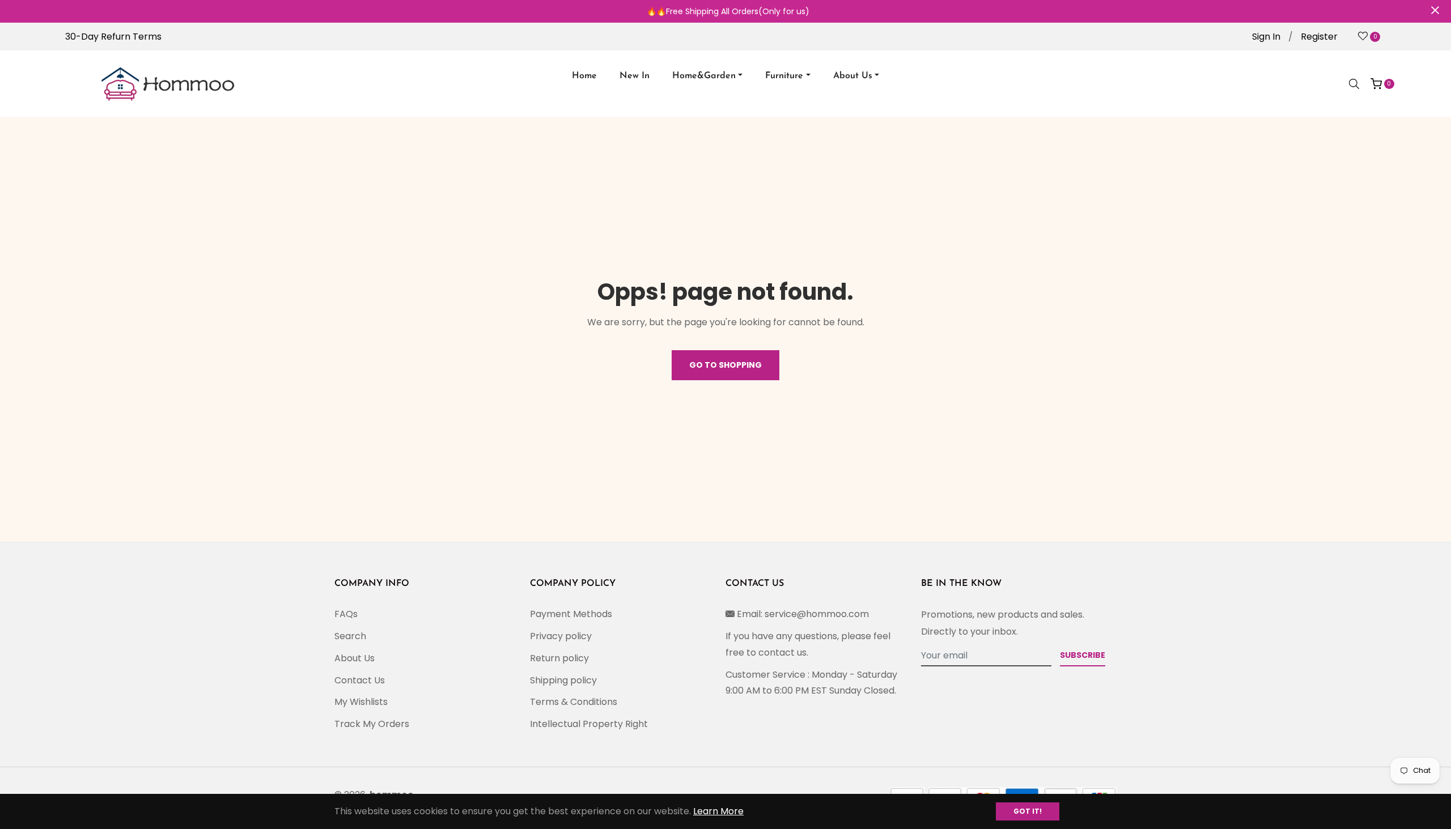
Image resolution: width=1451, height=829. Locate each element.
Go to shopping (725, 365)
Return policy (559, 658)
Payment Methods (571, 613)
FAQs (346, 613)
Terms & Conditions (573, 701)
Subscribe (1082, 655)
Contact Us (359, 680)
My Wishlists (361, 701)
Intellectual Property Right (589, 723)
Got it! (1027, 811)
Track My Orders (371, 723)
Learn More (718, 811)
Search (350, 636)
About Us (354, 658)
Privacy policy (561, 636)
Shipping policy (563, 680)
